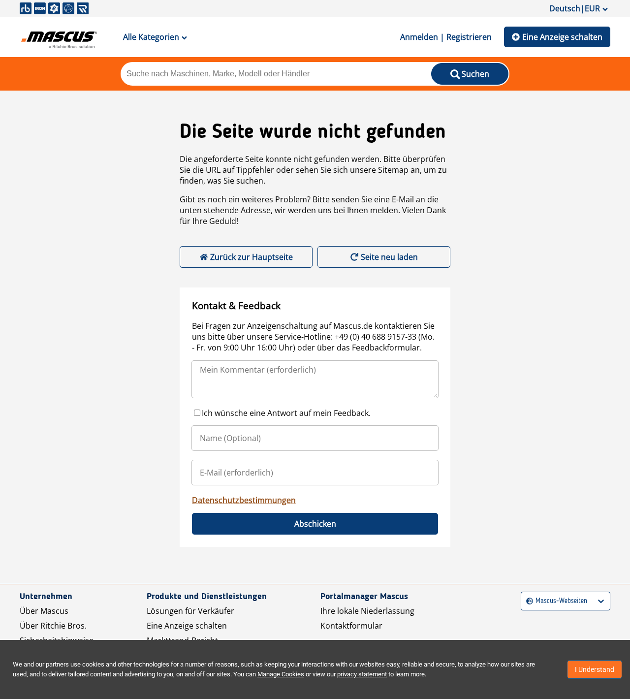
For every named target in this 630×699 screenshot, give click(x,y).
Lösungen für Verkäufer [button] (190, 610)
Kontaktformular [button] (351, 625)
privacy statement (362, 674)
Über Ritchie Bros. (53, 625)
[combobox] (527, 601)
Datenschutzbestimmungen (244, 500)
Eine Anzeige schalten (562, 37)
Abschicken (315, 523)
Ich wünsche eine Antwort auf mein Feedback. (286, 413)
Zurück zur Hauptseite (251, 257)
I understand (594, 669)
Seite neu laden (389, 257)
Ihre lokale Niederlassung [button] (367, 610)
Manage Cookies (280, 674)
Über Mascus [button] (44, 610)
